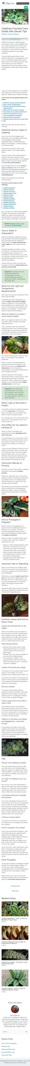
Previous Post (15, 886)
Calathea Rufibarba (9, 188)
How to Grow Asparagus (9, 1043)
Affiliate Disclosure (10, 1062)
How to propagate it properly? (12, 115)
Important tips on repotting (11, 117)
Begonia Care (6, 1046)
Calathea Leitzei (8, 197)
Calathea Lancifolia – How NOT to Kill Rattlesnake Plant (14, 963)
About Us (27, 1061)
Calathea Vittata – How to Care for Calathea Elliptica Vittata (13, 989)
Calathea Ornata (8, 206)
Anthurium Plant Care (8, 1049)
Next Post (15, 891)
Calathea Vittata (8, 195)
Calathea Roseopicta (9, 204)
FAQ (4, 121)
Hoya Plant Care (7, 1055)
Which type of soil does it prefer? (13, 110)
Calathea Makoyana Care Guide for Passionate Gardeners (14, 942)
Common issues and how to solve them (15, 119)
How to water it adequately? (12, 104)
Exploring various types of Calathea (14, 102)
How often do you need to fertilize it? (15, 111)
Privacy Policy (22, 1062)
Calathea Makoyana (9, 202)
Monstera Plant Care (8, 1052)
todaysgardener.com (14, 38)
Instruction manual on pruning (12, 113)
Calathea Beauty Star (9, 193)
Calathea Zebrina (8, 189)
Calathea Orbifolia (8, 208)
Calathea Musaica (8, 200)
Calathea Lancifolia (9, 191)
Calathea (4, 34)
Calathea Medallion (9, 199)
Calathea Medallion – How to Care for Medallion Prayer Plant (14, 919)
